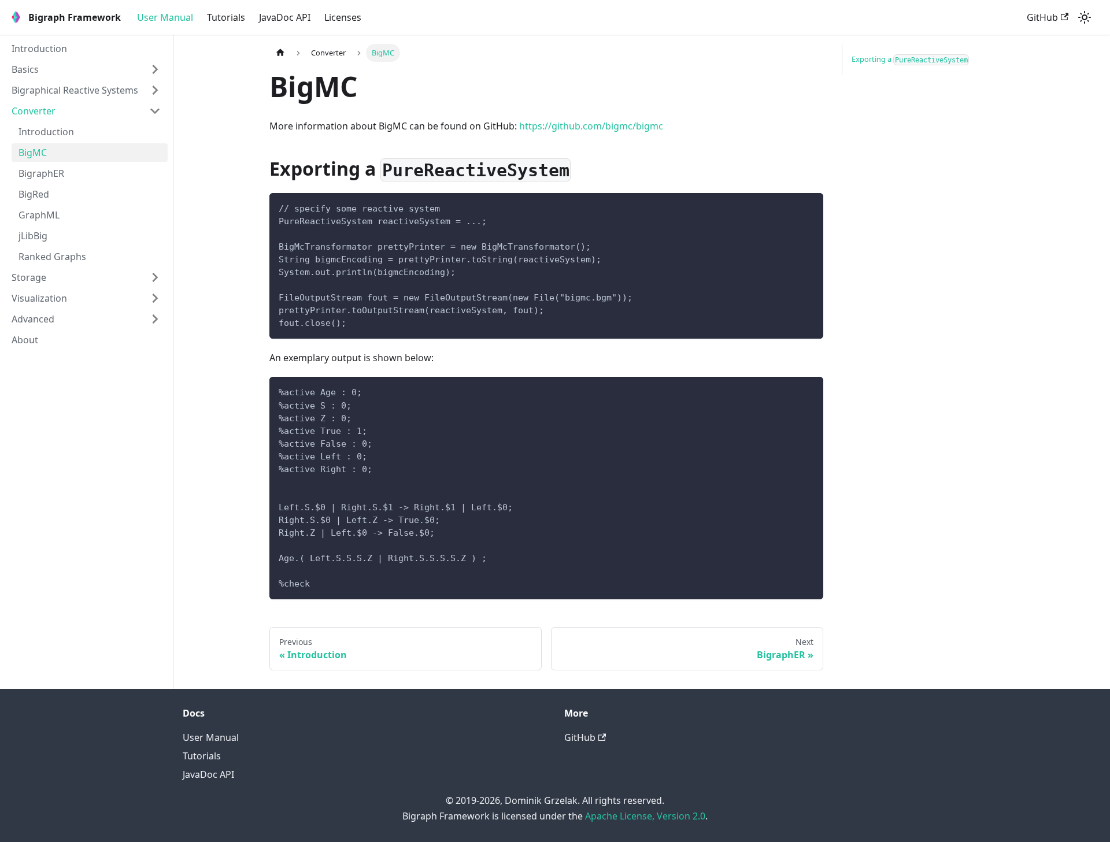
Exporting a (910, 59)
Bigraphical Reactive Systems (75, 90)
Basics (25, 69)
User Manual (165, 17)
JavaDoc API (284, 17)
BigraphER (41, 173)
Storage (29, 277)
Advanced (33, 319)
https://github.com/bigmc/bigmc (591, 126)
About (25, 339)
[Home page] (280, 53)
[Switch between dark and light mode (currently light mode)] (1084, 17)
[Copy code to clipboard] (809, 207)
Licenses (342, 17)
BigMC (32, 152)
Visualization (39, 298)
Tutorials (226, 17)
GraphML (39, 215)
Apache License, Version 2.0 (645, 816)
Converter (34, 111)
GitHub (1042, 17)
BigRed (33, 194)
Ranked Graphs (52, 256)
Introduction (39, 48)
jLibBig (32, 235)
